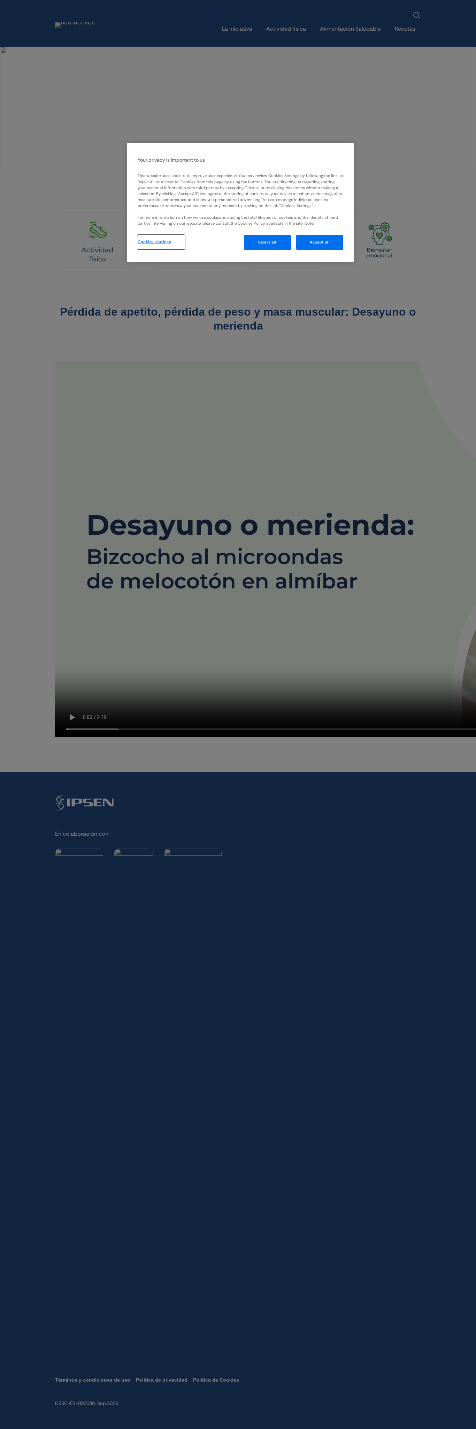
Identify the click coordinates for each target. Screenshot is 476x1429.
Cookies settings (154, 242)
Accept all (320, 242)
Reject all (267, 242)
